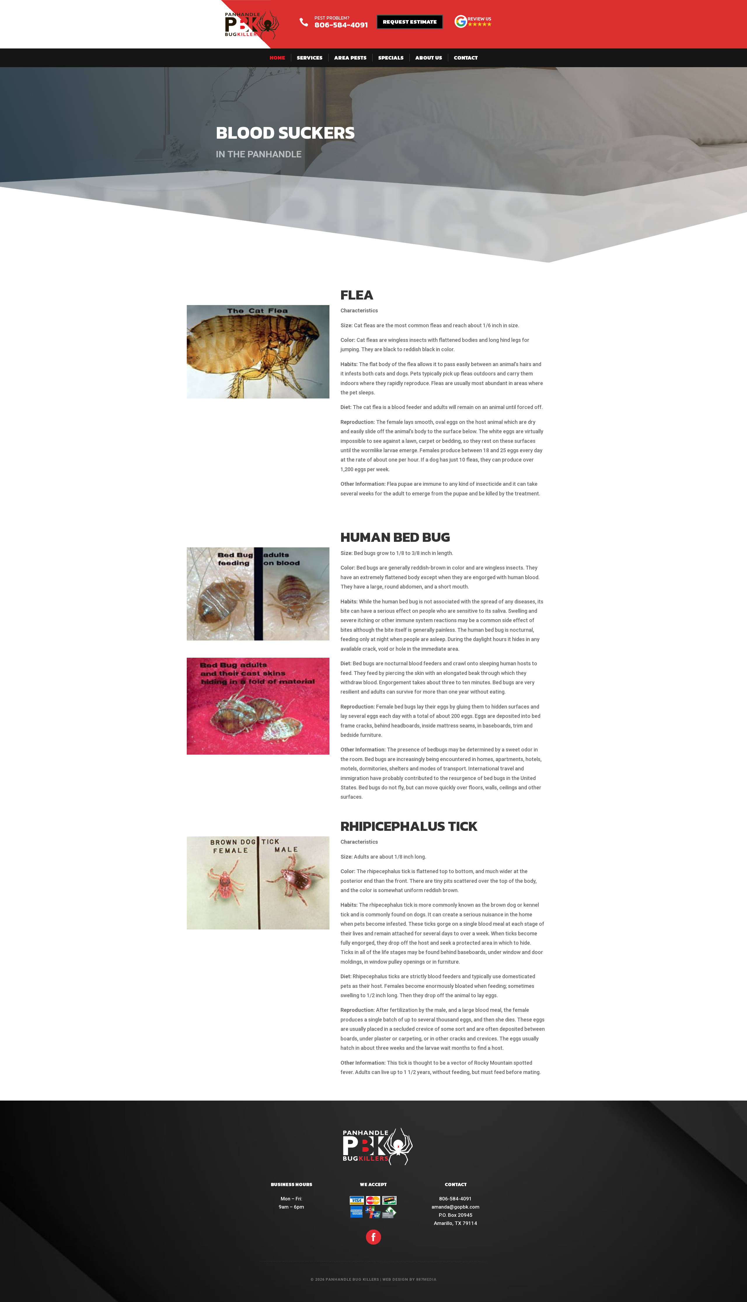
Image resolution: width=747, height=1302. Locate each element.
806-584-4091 (341, 24)
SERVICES (309, 58)
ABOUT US (428, 58)
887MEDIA (426, 1279)
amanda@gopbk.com (455, 1207)
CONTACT (466, 58)
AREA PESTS (350, 58)
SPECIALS (391, 58)
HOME (277, 58)
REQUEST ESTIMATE (410, 22)
